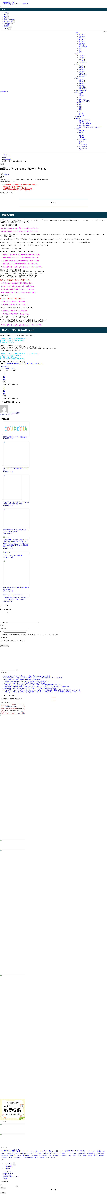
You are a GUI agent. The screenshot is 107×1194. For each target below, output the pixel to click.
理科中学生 (82, 87)
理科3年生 (82, 80)
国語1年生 (82, 34)
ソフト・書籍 (83, 144)
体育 (80, 106)
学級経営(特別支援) (84, 120)
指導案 (12, 1155)
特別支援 (78, 118)
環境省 (84, 1155)
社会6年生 (82, 60)
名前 (2, 625)
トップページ (7, 1171)
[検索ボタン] (106, 31)
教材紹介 (55, 1155)
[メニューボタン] (103, 31)
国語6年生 (82, 43)
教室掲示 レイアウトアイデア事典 (35, 1155)
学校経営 (81, 132)
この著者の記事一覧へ (6, 414)
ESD (23, 1151)
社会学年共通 (83, 62)
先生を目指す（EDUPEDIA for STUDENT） (16, 4)
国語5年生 (82, 41)
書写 (80, 52)
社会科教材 (4, 1157)
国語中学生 (82, 45)
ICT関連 (81, 141)
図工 (80, 111)
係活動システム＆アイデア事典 (75, 1151)
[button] (4, 373)
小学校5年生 (100, 1153)
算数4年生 (82, 71)
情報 (80, 94)
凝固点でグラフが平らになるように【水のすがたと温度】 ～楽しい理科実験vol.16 (33, 678)
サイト (2, 631)
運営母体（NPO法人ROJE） (11, 1176)
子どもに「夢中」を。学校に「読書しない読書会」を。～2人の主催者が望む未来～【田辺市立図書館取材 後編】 (41, 690)
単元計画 (93, 1151)
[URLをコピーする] (4, 381)
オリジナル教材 (34, 1151)
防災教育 (53, 1157)
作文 (80, 50)
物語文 (74, 1155)
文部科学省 (63, 1155)
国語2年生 (82, 36)
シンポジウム (83, 148)
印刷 (2, 164)
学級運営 (16, 1153)
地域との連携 (83, 139)
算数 (76, 64)
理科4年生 (82, 81)
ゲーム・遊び (83, 146)
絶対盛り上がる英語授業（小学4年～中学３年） (21, 679)
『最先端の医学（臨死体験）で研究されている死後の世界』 (25, 681)
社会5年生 (82, 59)
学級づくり (3, 1153)
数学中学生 (82, 76)
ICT (27, 1151)
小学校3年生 (81, 1153)
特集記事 (81, 130)
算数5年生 (82, 73)
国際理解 (81, 95)
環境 (80, 97)
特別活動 (81, 115)
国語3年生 (82, 38)
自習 (36, 1157)
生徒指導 (81, 136)
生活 (80, 104)
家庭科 (81, 113)
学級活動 (81, 137)
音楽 (80, 109)
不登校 (51, 1151)
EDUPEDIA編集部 (10, 1150)
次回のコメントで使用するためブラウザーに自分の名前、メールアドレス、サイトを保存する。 (31, 634)
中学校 (56, 1151)
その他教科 (78, 102)
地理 (104, 1151)
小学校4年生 (91, 1153)
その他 (6, 28)
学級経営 (78, 116)
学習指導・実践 (83, 122)
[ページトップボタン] (1, 1184)
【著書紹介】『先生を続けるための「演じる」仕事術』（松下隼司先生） (30, 688)
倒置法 (8, 368)
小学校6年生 (4, 1155)
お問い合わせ (7, 1175)
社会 (76, 53)
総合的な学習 (79, 92)
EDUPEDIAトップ (8, 2)
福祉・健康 (82, 99)
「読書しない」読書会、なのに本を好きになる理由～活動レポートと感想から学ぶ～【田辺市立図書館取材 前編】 (42, 692)
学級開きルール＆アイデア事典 (31, 1153)
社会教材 (101, 1155)
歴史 (70, 1155)
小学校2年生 (73, 1153)
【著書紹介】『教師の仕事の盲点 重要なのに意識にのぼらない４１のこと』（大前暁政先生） (36, 686)
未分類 (8, 1168)
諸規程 (5, 1178)
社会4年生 (82, 57)
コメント (3, 622)
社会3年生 (82, 55)
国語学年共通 (83, 47)
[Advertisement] (12, 658)
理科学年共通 (83, 88)
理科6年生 (82, 85)
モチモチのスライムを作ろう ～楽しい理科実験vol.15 (24, 683)
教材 (80, 143)
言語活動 (42, 1157)
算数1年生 (82, 66)
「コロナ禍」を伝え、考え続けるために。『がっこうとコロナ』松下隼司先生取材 (32, 685)
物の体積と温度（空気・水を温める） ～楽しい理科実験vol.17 (26, 676)
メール (3, 628)
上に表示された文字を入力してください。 (12, 640)
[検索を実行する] (17, 670)
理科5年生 (82, 83)
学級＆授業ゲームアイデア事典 (54, 1153)
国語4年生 (82, 40)
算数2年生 (82, 67)
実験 (67, 1153)
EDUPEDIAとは (8, 1173)
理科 (76, 78)
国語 (76, 33)
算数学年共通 (83, 74)
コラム (81, 150)
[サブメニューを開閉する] (8, 13)
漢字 (80, 48)
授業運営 (81, 134)
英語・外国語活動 (80, 90)
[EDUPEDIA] (4, 91)
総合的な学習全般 (84, 101)
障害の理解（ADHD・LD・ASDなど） (90, 127)
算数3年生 (82, 69)
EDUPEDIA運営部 (14, 413)
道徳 (80, 108)
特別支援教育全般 (84, 125)
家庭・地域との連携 (85, 123)
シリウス (43, 1151)
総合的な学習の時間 (28, 1157)
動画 (89, 1151)
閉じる (3, 1188)
